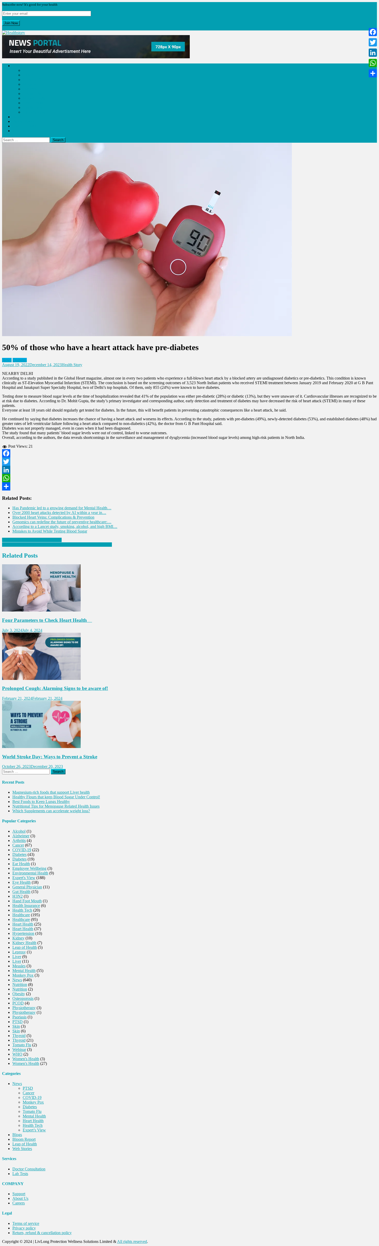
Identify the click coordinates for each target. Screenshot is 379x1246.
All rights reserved (132, 1241)
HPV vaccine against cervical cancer (32, 540)
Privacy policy (24, 1228)
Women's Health (25, 1059)
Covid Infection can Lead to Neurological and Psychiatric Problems (57, 544)
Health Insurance (26, 905)
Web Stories (22, 130)
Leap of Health (24, 126)
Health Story (72, 365)
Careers (18, 1203)
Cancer (28, 75)
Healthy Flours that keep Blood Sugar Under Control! (56, 797)
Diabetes (30, 89)
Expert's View (23, 877)
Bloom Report (24, 121)
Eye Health (21, 882)
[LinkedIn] (189, 470)
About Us (20, 1198)
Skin (16, 1026)
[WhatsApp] (189, 478)
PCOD (18, 1003)
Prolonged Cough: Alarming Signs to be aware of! (55, 688)
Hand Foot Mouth (27, 901)
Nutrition (19, 984)
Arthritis (19, 840)
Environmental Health (30, 873)
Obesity (18, 994)
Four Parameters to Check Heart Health (47, 620)
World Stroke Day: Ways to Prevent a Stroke (49, 756)
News (17, 65)
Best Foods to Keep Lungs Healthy (41, 801)
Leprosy (19, 952)
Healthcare (21, 915)
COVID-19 (32, 79)
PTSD (28, 70)
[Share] (189, 486)
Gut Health (21, 891)
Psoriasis (19, 1017)
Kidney (18, 938)
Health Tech (33, 107)
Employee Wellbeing (29, 868)
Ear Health (21, 864)
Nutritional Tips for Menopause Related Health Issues (56, 806)
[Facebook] (189, 453)
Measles (19, 966)
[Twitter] (189, 461)
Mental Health (34, 98)
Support (18, 1194)
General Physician (27, 887)
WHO (17, 1054)
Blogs (17, 117)
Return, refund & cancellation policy (42, 1233)
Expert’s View (34, 112)
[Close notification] (3, 28)
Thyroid (19, 1035)
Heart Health (33, 103)
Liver (16, 956)
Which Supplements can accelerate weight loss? (51, 811)
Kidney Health (24, 942)
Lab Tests (20, 1173)
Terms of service (25, 1223)
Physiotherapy (24, 1008)
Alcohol (19, 831)
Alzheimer (20, 836)
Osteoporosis (23, 998)
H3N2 (17, 896)
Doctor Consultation (28, 1169)
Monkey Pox (33, 84)
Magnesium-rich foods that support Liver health (51, 792)
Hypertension (23, 933)
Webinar (19, 1049)
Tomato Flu (32, 93)
